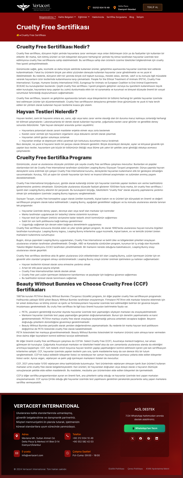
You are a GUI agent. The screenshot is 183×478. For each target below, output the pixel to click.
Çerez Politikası (135, 468)
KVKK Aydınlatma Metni (157, 468)
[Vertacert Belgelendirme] (34, 7)
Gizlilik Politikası (116, 468)
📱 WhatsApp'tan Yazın (144, 428)
